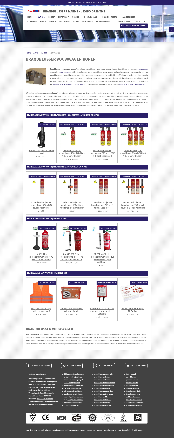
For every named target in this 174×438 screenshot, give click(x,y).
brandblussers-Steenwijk (103, 374)
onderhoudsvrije (70, 377)
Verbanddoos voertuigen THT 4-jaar (133, 310)
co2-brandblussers (133, 397)
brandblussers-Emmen (102, 405)
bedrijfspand (131, 374)
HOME (28, 53)
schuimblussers (65, 72)
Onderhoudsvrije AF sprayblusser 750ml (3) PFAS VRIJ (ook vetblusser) (133, 153)
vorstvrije (36, 390)
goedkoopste (39, 402)
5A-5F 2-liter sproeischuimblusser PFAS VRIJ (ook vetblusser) (41, 257)
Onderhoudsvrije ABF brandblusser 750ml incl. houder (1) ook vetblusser (72, 205)
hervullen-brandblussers (73, 388)
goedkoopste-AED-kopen (73, 394)
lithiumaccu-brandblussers (74, 374)
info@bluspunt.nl (137, 430)
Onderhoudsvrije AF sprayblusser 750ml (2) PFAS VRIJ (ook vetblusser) (102, 153)
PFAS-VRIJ (47, 396)
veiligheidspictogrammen (62, 84)
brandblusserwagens (45, 399)
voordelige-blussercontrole (74, 397)
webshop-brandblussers (73, 403)
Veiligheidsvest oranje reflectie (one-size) (41, 310)
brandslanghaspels (76, 380)
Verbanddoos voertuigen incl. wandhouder (71, 310)
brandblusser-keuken (134, 400)
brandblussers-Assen (102, 403)
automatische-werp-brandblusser (131, 84)
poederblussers (142, 69)
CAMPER (44, 53)
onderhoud (40, 393)
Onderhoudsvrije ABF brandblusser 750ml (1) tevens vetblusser (41, 205)
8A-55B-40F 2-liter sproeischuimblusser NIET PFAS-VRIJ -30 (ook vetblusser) (102, 258)
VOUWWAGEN (55, 53)
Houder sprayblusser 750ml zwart (41, 152)
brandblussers (40, 385)
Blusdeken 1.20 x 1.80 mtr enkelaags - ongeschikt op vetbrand (102, 311)
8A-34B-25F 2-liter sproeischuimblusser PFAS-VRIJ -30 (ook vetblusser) (72, 257)
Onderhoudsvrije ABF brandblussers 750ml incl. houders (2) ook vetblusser (133, 205)
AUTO (35, 53)
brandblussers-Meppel (102, 397)
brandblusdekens (79, 84)
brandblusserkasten (71, 405)
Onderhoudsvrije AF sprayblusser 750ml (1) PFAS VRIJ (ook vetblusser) (71, 153)
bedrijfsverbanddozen (75, 400)
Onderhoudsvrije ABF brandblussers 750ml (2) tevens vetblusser (102, 205)
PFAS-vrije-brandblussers (44, 404)
